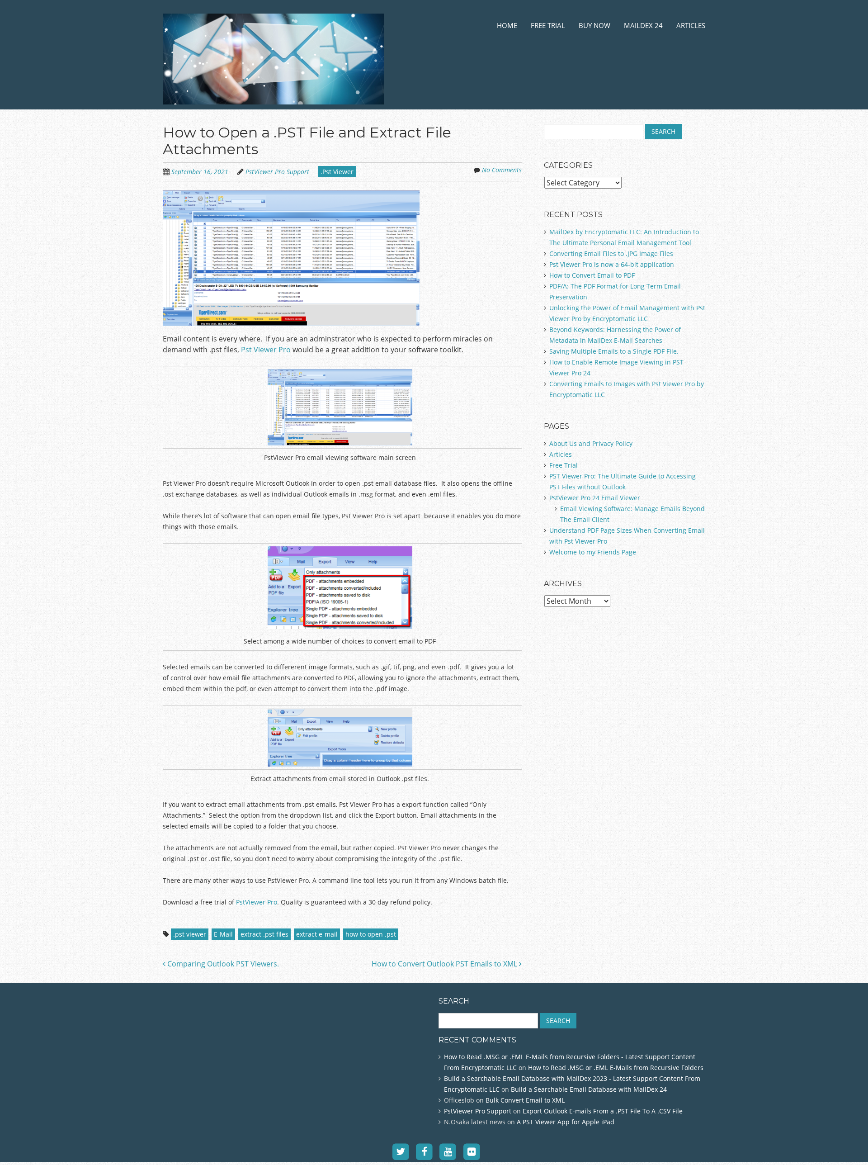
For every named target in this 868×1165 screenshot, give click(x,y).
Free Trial (548, 25)
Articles (690, 25)
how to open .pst (370, 934)
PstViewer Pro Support (277, 171)
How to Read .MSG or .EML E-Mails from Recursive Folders (615, 1067)
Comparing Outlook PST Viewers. (222, 964)
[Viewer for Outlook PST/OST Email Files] (273, 93)
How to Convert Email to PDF (592, 275)
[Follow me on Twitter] (400, 1151)
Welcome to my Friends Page (592, 552)
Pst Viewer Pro (266, 350)
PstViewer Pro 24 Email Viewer (594, 497)
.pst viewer (189, 934)
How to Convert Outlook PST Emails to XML (445, 964)
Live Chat (18, 1088)
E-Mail (223, 934)
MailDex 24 (643, 25)
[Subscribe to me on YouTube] (448, 1151)
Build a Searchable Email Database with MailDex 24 (589, 1089)
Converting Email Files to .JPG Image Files (611, 253)
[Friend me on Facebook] (424, 1151)
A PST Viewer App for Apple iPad (565, 1122)
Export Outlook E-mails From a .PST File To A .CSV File (603, 1111)
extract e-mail (317, 934)
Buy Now (594, 25)
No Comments (502, 170)
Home (507, 25)
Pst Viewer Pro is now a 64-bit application (611, 264)
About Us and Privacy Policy (590, 443)
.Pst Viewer (337, 171)
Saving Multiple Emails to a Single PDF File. (614, 351)
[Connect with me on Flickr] (471, 1151)
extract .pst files (264, 934)
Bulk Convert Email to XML (525, 1100)
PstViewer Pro (255, 902)
